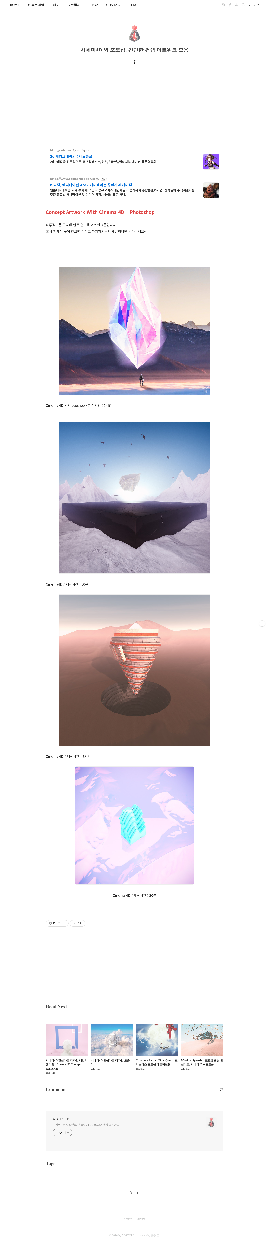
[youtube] (237, 6)
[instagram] (223, 6)
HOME (15, 4)
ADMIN (140, 1219)
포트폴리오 (75, 4)
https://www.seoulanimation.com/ (74, 178)
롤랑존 (155, 1235)
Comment (56, 1089)
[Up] (139, 1192)
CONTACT (114, 4)
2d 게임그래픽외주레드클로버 (73, 156)
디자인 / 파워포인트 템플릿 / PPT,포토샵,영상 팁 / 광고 (86, 1124)
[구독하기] (262, 623)
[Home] (130, 1192)
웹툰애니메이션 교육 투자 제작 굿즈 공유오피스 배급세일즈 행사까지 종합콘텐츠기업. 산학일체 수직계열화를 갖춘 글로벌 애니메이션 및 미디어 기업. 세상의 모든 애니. (122, 192)
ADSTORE (61, 1119)
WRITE (128, 1219)
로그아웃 (253, 5)
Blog (95, 4)
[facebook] (230, 6)
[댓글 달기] (221, 1089)
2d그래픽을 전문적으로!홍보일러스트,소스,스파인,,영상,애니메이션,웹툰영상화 (103, 161)
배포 (56, 4)
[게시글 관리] (64, 923)
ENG (134, 4)
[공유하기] (59, 923)
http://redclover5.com (65, 150)
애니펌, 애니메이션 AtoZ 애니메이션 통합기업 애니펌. (91, 184)
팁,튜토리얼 (36, 4)
